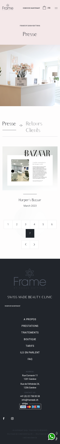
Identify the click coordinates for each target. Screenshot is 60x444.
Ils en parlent (30, 352)
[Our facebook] (3, 419)
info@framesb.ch (30, 400)
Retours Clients (34, 127)
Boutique (30, 339)
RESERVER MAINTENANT (31, 8)
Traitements (30, 332)
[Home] (7, 7)
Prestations (30, 326)
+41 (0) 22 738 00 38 (30, 396)
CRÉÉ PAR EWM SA (30, 438)
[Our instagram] (12, 419)
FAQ (30, 359)
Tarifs (30, 346)
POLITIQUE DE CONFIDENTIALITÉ (20, 434)
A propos (30, 319)
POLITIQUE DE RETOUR (44, 434)
